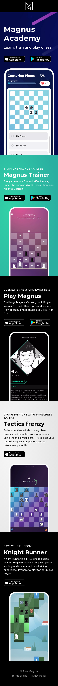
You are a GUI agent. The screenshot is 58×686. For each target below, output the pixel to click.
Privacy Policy (38, 675)
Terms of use (19, 675)
